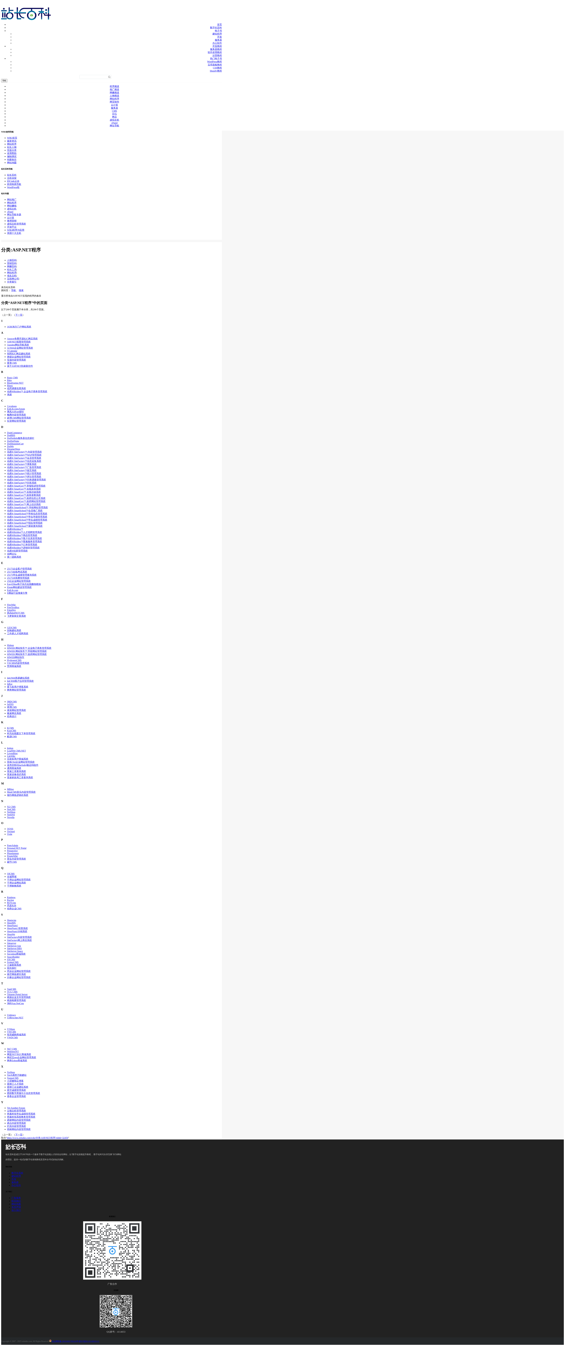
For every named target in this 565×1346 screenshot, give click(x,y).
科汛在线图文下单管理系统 (21, 733)
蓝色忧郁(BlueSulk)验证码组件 (22, 765)
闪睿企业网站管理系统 (19, 977)
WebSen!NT (13, 1051)
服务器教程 (216, 49)
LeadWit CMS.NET (16, 751)
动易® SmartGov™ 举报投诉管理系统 (26, 486)
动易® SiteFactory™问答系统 (21, 482)
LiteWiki (11, 756)
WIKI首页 (12, 138)
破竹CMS (12, 862)
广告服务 (16, 1198)
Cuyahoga (12, 406)
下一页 (18, 315)
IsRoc (10, 684)
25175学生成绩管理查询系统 (21, 575)
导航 (4, 80)
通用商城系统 (14, 768)
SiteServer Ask (14, 946)
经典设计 (11, 716)
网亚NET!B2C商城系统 (19, 1054)
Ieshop (10, 748)
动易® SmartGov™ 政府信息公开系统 (26, 498)
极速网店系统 (14, 713)
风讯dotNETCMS (15, 613)
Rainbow (11, 897)
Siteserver (11, 943)
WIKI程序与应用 (15, 230)
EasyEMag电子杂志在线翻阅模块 (24, 584)
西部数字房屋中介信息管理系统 (23, 1093)
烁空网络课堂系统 (16, 974)
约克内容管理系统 (16, 1126)
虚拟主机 (114, 120)
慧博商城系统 (14, 666)
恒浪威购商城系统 (16, 1034)
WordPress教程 (214, 61)
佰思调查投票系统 (16, 388)
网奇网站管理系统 (16, 690)
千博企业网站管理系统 (19, 879)
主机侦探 (11, 178)
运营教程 (217, 55)
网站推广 (11, 199)
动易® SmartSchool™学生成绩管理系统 (27, 520)
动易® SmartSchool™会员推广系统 (25, 510)
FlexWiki (11, 605)
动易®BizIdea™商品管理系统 (22, 535)
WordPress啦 (13, 187)
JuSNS (10, 704)
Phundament (13, 853)
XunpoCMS (13, 1078)
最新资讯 (11, 141)
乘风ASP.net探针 (15, 411)
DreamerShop (13, 449)
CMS (114, 111)
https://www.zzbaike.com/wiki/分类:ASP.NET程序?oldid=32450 (37, 1138)
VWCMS (11, 1032)
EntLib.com (12, 590)
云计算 (114, 105)
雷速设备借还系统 (16, 774)
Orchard (11, 831)
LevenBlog (12, 753)
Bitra (9, 380)
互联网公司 (13, 278)
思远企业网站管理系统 (19, 971)
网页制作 (114, 102)
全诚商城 (11, 876)
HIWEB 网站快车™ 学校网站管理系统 (27, 651)
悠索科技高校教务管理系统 (21, 1117)
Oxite (9, 834)
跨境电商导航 (14, 184)
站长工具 (11, 269)
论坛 (114, 113)
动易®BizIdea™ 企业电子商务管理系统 (27, 391)
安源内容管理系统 (16, 360)
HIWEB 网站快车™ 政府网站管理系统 (27, 654)
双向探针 (11, 968)
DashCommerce (14, 432)
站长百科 (11, 175)
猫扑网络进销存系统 (17, 795)
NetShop (11, 812)
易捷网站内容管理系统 (19, 1120)
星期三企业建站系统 (17, 1087)
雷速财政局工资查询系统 (20, 777)
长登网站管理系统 (16, 421)
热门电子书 (216, 58)
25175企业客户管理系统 (19, 568)
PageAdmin (12, 845)
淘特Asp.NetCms (15, 1003)
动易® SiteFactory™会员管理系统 (24, 458)
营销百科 (11, 263)
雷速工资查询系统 (16, 771)
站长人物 (11, 147)
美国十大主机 (14, 233)
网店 (114, 117)
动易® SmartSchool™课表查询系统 (25, 526)
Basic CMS (12, 377)
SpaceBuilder (13, 957)
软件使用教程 (215, 52)
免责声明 (16, 1207)
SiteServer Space (15, 951)
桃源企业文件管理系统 (19, 997)
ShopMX (11, 923)
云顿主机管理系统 (16, 1110)
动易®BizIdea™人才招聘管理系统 (24, 532)
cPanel (114, 123)
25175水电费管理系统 (18, 578)
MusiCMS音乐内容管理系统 (21, 792)
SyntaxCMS (13, 962)
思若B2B (11, 905)
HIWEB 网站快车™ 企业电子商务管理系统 (29, 648)
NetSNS (11, 814)
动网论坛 (11, 554)
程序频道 (114, 86)
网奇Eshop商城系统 (17, 1060)
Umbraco (11, 1015)
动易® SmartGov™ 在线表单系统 (24, 489)
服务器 (218, 40)
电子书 (218, 30)
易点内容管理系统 (16, 1123)
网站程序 (114, 98)
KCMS (10, 728)
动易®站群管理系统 (17, 550)
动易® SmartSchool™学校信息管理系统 (27, 513)
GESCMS (12, 627)
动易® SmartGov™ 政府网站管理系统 (26, 501)
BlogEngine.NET (15, 383)
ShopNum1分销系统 (17, 931)
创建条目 (11, 159)
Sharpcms (11, 920)
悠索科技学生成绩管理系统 (21, 1114)
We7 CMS (12, 1049)
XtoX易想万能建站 (16, 1075)
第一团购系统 (14, 557)
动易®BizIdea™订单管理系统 (22, 544)
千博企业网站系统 (16, 882)
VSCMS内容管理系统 (18, 663)
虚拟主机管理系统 (16, 224)
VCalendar (12, 351)
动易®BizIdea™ (15, 529)
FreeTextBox (13, 607)
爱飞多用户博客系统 (17, 687)
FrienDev (11, 610)
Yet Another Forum (16, 1108)
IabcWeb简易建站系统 (18, 678)
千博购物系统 (14, 886)
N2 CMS (11, 806)
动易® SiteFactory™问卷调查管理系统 (26, 479)
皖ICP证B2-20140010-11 (89, 1341)
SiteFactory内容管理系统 (19, 937)
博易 (9, 394)
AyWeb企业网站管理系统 (20, 348)
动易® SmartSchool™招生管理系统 (25, 523)
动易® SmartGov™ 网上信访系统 (24, 504)
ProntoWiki (12, 856)
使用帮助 (11, 153)
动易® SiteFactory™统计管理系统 (24, 473)
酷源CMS (12, 736)
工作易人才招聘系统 (17, 633)
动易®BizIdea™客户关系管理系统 (24, 538)
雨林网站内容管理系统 (19, 1129)
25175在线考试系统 (17, 572)
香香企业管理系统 (16, 1096)
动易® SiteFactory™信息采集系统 (24, 461)
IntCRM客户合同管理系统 (20, 681)
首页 (219, 24)
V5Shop (11, 1029)
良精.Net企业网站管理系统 (21, 762)
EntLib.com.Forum (16, 409)
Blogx (10, 385)
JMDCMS (12, 701)
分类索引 (11, 282)
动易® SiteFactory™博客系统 (21, 464)
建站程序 (217, 34)
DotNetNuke (13, 441)
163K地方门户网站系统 (19, 326)
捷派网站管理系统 (16, 710)
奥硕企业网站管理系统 (19, 356)
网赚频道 (114, 92)
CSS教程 (217, 68)
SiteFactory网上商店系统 (19, 940)
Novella (10, 817)
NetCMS (11, 809)
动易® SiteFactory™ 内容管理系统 (24, 452)
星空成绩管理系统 (16, 1090)
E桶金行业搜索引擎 (17, 593)
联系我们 (16, 1201)
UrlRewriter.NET (15, 1017)
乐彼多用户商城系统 (17, 759)
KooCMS (11, 730)
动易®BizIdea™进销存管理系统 (23, 547)
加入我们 (16, 1210)
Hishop (10, 645)
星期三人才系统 (15, 1084)
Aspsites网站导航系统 (18, 345)
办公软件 (217, 43)
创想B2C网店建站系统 (18, 353)
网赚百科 (11, 266)
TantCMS (11, 989)
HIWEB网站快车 (15, 657)
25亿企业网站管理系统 (19, 581)
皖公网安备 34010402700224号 (64, 1341)
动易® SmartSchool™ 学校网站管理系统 (27, 507)
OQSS (10, 829)
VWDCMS (12, 1037)
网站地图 (11, 162)
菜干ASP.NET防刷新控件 (20, 366)
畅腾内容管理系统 (16, 414)
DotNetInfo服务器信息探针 (20, 438)
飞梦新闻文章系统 (16, 616)
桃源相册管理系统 (16, 1000)
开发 (219, 37)
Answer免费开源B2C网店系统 (22, 338)
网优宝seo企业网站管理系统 (21, 1057)
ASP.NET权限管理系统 (19, 341)
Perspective (12, 850)
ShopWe (11, 934)
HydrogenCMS (14, 660)
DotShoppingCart (15, 443)
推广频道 (114, 89)
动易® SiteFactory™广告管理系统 (24, 467)
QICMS (11, 873)
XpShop (11, 1072)
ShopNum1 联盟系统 (17, 928)
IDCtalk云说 (13, 181)
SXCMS (11, 959)
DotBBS (11, 435)
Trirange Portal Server (17, 994)
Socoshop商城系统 (16, 954)
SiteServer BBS (14, 948)
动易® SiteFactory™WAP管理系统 (24, 455)
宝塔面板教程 (215, 64)
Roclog (10, 900)
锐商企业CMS (14, 908)
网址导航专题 (14, 214)
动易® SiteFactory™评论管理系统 (24, 476)
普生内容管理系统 (16, 859)
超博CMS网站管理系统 (19, 418)
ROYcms (11, 902)
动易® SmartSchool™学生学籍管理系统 (27, 516)
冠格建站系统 (14, 630)
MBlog (10, 789)
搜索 (21, 290)
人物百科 (11, 260)
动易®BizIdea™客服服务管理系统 (24, 541)
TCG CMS (12, 992)
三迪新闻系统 (14, 965)
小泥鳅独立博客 (15, 1081)
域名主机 (11, 275)
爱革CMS (12, 363)
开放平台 (11, 227)
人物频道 (114, 95)
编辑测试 (11, 156)
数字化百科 (216, 27)
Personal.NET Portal (16, 848)
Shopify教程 (216, 71)
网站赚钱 (11, 205)
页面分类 (11, 150)
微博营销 (11, 220)
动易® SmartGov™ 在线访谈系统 (24, 492)
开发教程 (217, 46)
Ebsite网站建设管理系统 (19, 587)
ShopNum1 (12, 925)
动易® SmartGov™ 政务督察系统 (24, 495)
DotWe (10, 446)
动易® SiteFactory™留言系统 (21, 470)
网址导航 (114, 125)
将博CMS (12, 707)
